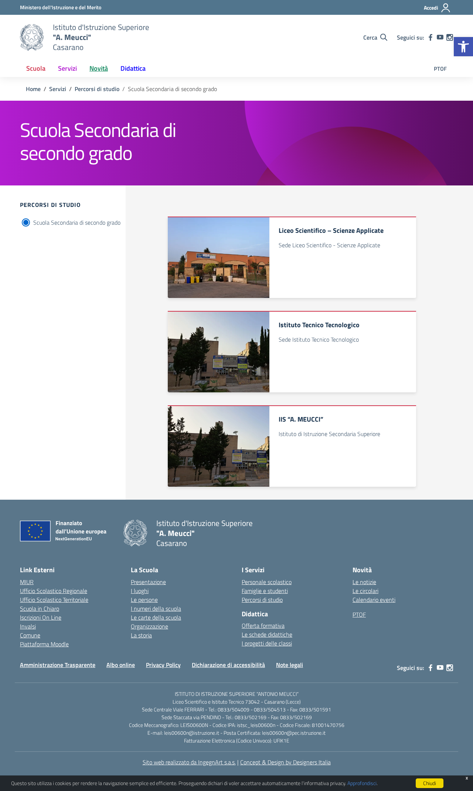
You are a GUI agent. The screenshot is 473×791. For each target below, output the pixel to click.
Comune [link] (30, 635)
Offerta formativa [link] (263, 625)
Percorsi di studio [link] (262, 599)
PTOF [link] (440, 68)
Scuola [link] (35, 68)
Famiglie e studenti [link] (265, 590)
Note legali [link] (289, 664)
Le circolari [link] (365, 590)
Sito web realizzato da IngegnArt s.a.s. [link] (189, 762)
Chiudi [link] (429, 783)
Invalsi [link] (28, 626)
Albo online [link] (120, 664)
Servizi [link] (67, 68)
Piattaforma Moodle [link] (44, 644)
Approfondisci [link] (362, 783)
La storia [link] (141, 635)
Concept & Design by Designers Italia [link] (285, 762)
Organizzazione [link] (149, 626)
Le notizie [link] (364, 581)
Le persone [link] (144, 599)
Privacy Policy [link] (163, 664)
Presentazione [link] (148, 581)
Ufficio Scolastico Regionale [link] (53, 590)
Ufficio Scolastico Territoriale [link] (54, 599)
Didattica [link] (133, 68)
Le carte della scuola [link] (156, 617)
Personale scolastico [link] (267, 581)
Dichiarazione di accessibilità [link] (228, 664)
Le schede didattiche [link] (267, 634)
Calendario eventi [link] (374, 599)
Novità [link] (98, 68)
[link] (463, 46)
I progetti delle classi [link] (267, 643)
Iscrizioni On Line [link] (40, 617)
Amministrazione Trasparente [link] (57, 664)
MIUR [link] (27, 581)
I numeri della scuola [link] (156, 608)
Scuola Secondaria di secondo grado (76, 222)
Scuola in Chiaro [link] (39, 608)
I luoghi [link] (140, 590)
